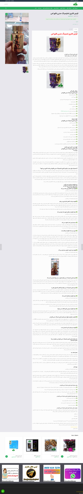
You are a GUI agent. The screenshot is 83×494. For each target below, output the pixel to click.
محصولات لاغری (75, 24)
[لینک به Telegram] (7, 4)
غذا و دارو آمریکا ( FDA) (65, 111)
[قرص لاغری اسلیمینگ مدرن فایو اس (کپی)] (82, 247)
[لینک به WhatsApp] (5, 4)
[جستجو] (5, 8)
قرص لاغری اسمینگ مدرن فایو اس (64, 34)
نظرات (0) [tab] (70, 29)
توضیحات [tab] (75, 29)
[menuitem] (75, 8)
